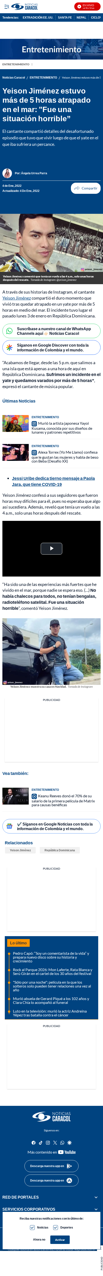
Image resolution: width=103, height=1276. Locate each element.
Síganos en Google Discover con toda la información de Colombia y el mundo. (53, 347)
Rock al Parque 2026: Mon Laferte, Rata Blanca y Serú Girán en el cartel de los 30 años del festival (52, 971)
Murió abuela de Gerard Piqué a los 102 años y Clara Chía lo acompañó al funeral (51, 1000)
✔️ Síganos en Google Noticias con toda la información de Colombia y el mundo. (55, 826)
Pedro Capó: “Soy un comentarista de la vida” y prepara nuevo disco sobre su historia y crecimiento (51, 957)
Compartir (86, 188)
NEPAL (81, 17)
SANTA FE (65, 17)
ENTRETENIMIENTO (15, 64)
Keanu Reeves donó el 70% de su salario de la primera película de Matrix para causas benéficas (63, 800)
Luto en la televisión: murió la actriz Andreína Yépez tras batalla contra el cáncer (50, 1013)
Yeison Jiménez (16, 298)
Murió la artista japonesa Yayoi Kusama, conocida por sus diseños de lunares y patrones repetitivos (62, 427)
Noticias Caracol (13, 77)
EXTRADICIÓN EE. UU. (38, 17)
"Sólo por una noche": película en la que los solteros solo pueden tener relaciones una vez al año (52, 986)
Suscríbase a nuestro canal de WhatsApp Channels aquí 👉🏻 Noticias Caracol (54, 331)
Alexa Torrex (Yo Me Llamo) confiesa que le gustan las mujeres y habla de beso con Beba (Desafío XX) (65, 456)
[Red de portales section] (96, 1197)
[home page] (51, 1117)
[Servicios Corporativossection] (96, 1209)
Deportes (66, 1227)
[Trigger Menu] (6, 6)
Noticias (42, 1227)
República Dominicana (60, 850)
